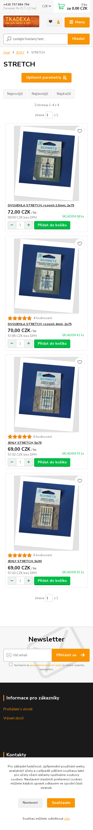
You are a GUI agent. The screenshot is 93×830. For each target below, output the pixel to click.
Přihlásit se (66, 655)
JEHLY (20, 53)
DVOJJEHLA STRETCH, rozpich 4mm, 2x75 (40, 324)
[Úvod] (21, 22)
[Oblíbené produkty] (51, 22)
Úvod (6, 53)
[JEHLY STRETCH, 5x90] (47, 513)
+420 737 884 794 (16, 4)
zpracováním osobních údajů (45, 665)
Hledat (78, 38)
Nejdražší (64, 94)
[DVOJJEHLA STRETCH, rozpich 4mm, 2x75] (47, 276)
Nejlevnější (40, 94)
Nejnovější (15, 94)
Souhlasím (61, 802)
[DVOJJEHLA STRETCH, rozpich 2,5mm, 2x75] (47, 163)
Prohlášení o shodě (18, 709)
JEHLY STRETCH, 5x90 (25, 561)
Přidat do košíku (52, 225)
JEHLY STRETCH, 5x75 (25, 443)
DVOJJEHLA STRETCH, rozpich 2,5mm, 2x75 (41, 205)
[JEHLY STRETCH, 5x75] (47, 394)
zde (67, 819)
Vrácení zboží (13, 718)
